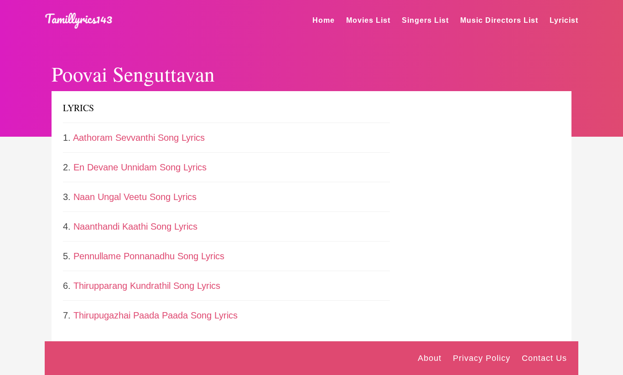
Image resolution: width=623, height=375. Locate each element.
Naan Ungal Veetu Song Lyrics (135, 197)
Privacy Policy (481, 358)
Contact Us (544, 358)
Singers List (425, 20)
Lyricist (564, 20)
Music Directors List (499, 20)
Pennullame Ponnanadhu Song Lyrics (148, 256)
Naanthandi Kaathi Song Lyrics (135, 226)
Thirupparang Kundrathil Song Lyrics (146, 286)
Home (323, 20)
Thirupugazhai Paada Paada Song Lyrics (155, 315)
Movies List (368, 20)
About (429, 358)
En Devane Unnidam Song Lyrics (140, 167)
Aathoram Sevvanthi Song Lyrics (139, 138)
